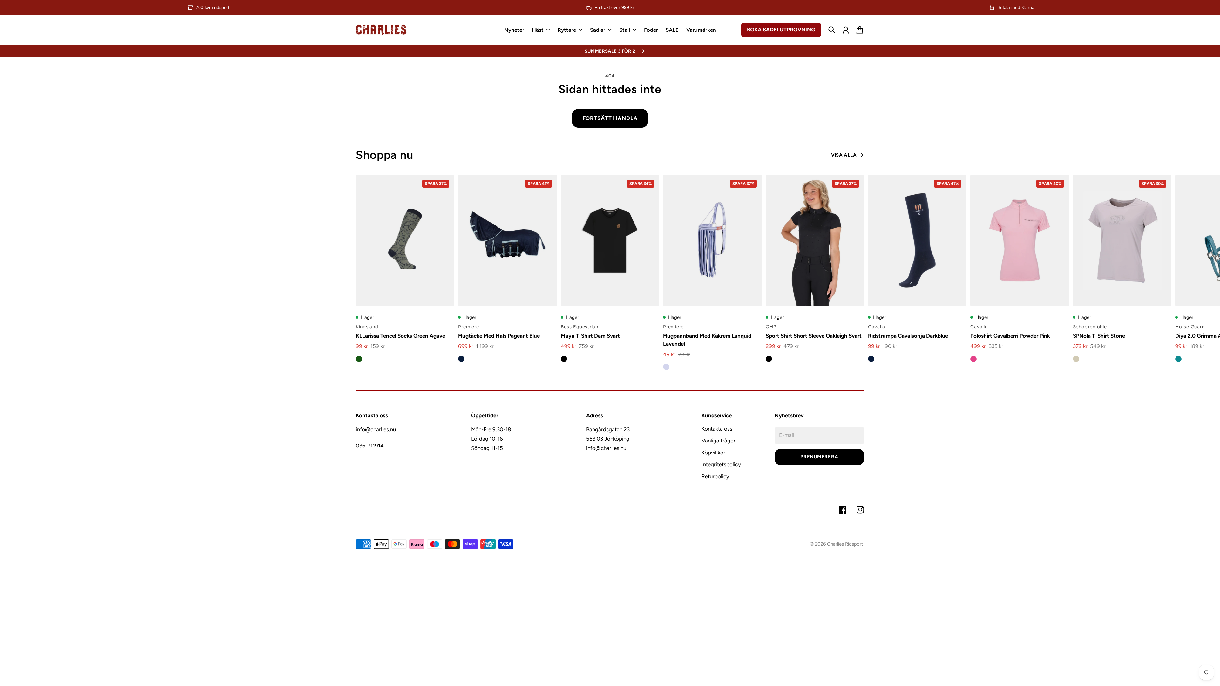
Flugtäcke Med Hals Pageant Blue (499, 336)
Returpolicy (715, 476)
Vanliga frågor (718, 440)
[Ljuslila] (666, 367)
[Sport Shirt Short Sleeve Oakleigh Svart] (815, 240)
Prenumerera (819, 457)
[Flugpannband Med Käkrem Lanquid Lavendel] (712, 240)
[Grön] (359, 359)
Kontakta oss (717, 429)
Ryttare (567, 30)
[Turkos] (1178, 359)
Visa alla (844, 155)
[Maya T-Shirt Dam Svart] (610, 240)
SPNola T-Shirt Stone (1099, 336)
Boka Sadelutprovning (781, 29)
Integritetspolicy (721, 464)
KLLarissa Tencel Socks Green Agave (400, 336)
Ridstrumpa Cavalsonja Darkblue (908, 336)
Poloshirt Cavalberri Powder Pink (1010, 336)
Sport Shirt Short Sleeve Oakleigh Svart (814, 336)
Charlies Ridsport (845, 544)
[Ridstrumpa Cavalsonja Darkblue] (917, 240)
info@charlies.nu (376, 429)
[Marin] (461, 359)
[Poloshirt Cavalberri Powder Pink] (1019, 240)
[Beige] (1076, 359)
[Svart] (564, 359)
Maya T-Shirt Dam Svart (590, 336)
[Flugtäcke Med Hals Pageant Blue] (507, 240)
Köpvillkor (713, 452)
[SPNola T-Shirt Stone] (1122, 240)
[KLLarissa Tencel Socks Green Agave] (405, 240)
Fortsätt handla (610, 118)
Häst (538, 30)
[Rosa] (973, 359)
